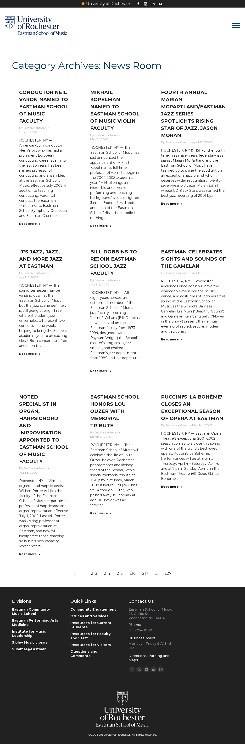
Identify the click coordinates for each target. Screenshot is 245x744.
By (33, 128)
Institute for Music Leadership (29, 633)
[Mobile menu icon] (236, 25)
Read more (28, 223)
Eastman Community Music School (31, 611)
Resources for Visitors (90, 645)
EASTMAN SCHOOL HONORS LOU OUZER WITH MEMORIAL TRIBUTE (114, 411)
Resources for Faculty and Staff (90, 636)
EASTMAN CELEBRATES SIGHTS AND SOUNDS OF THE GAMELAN (193, 259)
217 (145, 573)
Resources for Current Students (90, 625)
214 (107, 573)
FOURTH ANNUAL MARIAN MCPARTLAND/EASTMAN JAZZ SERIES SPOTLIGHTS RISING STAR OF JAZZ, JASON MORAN (193, 113)
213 (94, 573)
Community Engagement (93, 609)
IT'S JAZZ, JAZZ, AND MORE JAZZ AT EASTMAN (40, 259)
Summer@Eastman (29, 649)
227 (168, 573)
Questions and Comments (83, 653)
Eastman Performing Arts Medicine (35, 622)
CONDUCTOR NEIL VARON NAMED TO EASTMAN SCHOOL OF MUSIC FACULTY (43, 106)
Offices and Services (89, 616)
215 (120, 573)
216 (132, 573)
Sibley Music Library (30, 642)
